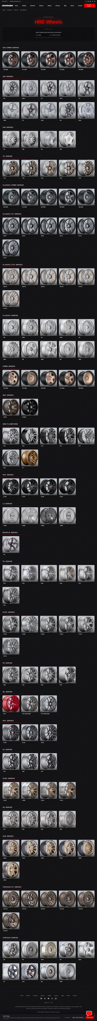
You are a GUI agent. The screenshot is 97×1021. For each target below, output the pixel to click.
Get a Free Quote (89, 5)
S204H (42, 858)
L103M (4, 525)
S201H (23, 858)
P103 (23, 583)
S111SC (61, 800)
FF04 (23, 446)
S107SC (42, 800)
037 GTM (5, 909)
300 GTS (5, 286)
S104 (23, 771)
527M (42, 120)
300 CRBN (5, 207)
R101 (4, 713)
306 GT (42, 236)
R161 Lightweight (45, 713)
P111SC (80, 634)
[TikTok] (92, 1)
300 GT (5, 236)
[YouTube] (90, 1)
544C (61, 149)
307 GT (61, 236)
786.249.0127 (5, 1)
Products (10, 10)
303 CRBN (43, 207)
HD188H (24, 417)
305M (42, 359)
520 (4, 98)
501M (42, 959)
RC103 (23, 742)
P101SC (5, 634)
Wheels (24, 5)
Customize (67, 1017)
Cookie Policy (6, 1019)
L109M (61, 525)
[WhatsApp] (94, 1)
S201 (4, 829)
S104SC (23, 800)
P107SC (61, 634)
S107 (42, 771)
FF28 (4, 468)
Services (58, 5)
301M (61, 337)
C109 (80, 178)
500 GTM (43, 909)
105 (4, 554)
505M (80, 959)
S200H (4, 858)
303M (4, 359)
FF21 (80, 446)
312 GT (80, 236)
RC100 (4, 742)
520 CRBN (5, 69)
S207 (42, 829)
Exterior (41, 5)
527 (23, 120)
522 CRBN (43, 69)
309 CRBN (81, 207)
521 (42, 98)
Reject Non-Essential (78, 1017)
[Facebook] (88, 1)
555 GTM (5, 930)
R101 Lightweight (26, 713)
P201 (23, 685)
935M (61, 981)
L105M (23, 525)
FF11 (61, 446)
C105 (42, 178)
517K (23, 981)
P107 (80, 583)
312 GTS (80, 286)
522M (4, 120)
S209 (61, 829)
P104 (42, 583)
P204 (42, 685)
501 (23, 959)
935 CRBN (81, 388)
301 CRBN (24, 207)
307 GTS (61, 286)
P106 (61, 583)
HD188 (5, 417)
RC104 (42, 742)
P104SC (42, 634)
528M (80, 120)
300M (23, 337)
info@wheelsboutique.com (15, 1)
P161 (4, 605)
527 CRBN (62, 69)
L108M (42, 525)
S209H (80, 858)
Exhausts (32, 5)
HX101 (23, 496)
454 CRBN (5, 388)
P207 (61, 685)
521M (61, 98)
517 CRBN (62, 388)
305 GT (23, 236)
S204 (23, 829)
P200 (4, 685)
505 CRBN (43, 388)
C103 (23, 178)
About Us (46, 1002)
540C (23, 149)
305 (23, 359)
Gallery (49, 5)
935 (42, 981)
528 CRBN (81, 69)
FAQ (52, 1002)
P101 (4, 583)
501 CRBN (24, 388)
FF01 (4, 446)
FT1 (23, 468)
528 (60, 120)
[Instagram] (86, 1)
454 (4, 959)
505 (60, 959)
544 (42, 149)
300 (4, 337)
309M (80, 359)
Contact (80, 5)
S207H (61, 858)
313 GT (5, 257)
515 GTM (81, 909)
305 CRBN (62, 207)
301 (42, 337)
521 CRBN (24, 69)
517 (4, 981)
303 (79, 337)
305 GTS (24, 286)
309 (60, 359)
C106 (61, 178)
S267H (4, 880)
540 (4, 149)
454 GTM (24, 909)
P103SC (24, 634)
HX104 (42, 496)
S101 (4, 771)
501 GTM (62, 909)
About (72, 5)
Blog (65, 5)
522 (79, 98)
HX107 (61, 496)
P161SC (5, 656)
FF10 (42, 446)
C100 (4, 178)
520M (23, 98)
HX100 (4, 496)
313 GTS (5, 308)
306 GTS (43, 286)
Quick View (11, 66)
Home (16, 5)
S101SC (5, 800)
